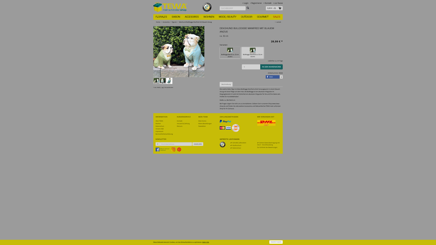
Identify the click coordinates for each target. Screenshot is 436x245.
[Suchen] (248, 8)
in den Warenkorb (271, 66)
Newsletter (202, 126)
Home (158, 22)
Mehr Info (205, 242)
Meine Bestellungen (205, 123)
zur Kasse (278, 3)
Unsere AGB (160, 129)
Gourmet (262, 17)
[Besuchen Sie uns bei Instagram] (174, 149)
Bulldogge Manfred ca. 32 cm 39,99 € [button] (252, 55)
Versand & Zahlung (183, 123)
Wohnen (208, 17)
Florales (161, 17)
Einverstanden (276, 242)
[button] (280, 8)
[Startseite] (170, 7)
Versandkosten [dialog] (168, 87)
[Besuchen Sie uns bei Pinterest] (179, 149)
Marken (158, 123)
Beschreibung (226, 84)
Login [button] (246, 3)
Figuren (174, 22)
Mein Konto (202, 121)
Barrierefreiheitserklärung (164, 134)
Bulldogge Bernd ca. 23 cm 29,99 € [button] (230, 55)
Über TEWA (159, 121)
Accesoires (192, 17)
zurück (278, 22)
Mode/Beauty (227, 17)
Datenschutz (160, 126)
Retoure (179, 126)
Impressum (159, 131)
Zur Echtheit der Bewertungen (267, 147)
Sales (276, 17)
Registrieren (256, 3)
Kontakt (268, 3)
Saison (176, 17)
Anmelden (198, 144)
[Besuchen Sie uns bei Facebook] (163, 149)
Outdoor (246, 17)
